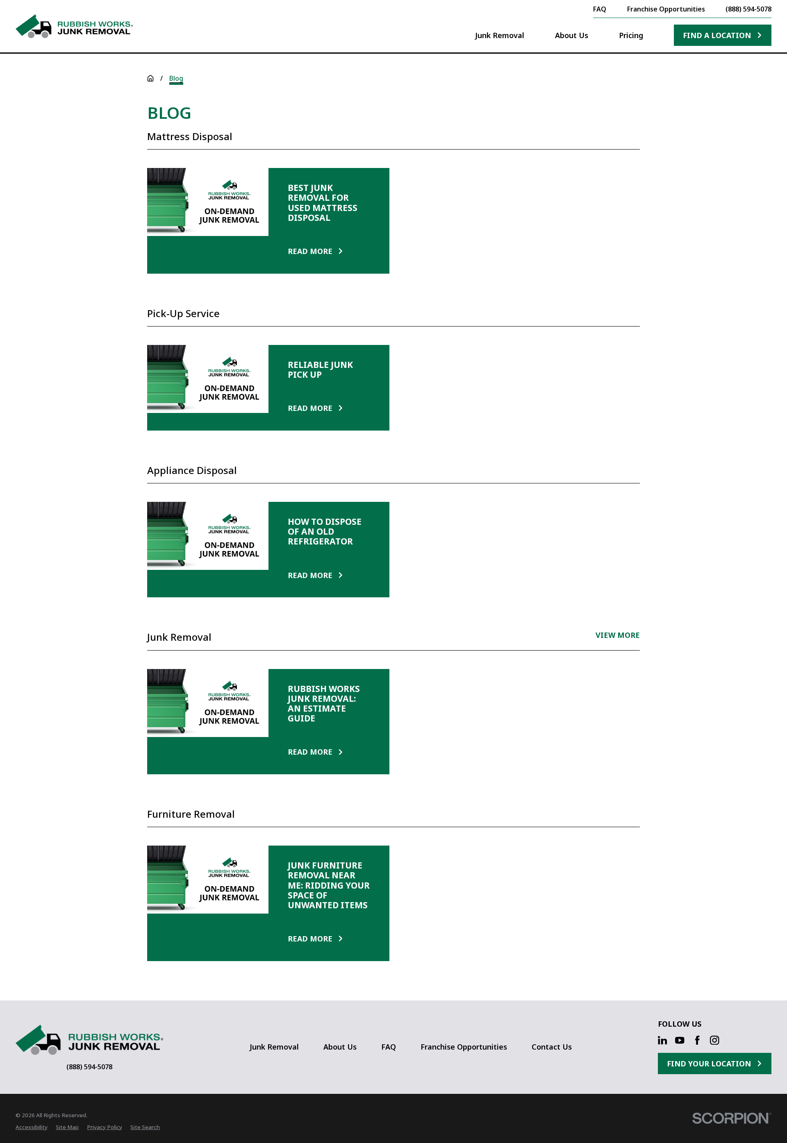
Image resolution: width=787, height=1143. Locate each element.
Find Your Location (709, 1063)
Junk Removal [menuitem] (499, 35)
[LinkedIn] (662, 1040)
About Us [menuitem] (571, 35)
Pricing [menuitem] (631, 35)
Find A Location (717, 35)
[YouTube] (679, 1040)
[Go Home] (150, 78)
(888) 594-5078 (748, 9)
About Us (340, 1047)
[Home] (74, 26)
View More (618, 635)
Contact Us (552, 1047)
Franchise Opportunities (464, 1047)
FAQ (388, 1047)
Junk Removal (274, 1047)
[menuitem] (32, 1127)
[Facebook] (697, 1040)
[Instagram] (714, 1040)
